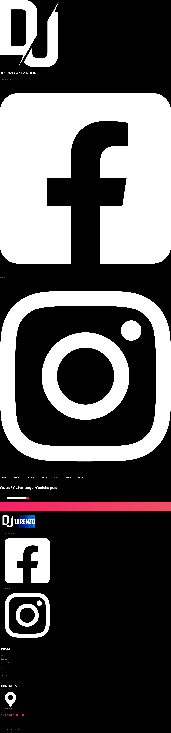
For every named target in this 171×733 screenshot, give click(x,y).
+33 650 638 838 (12, 715)
